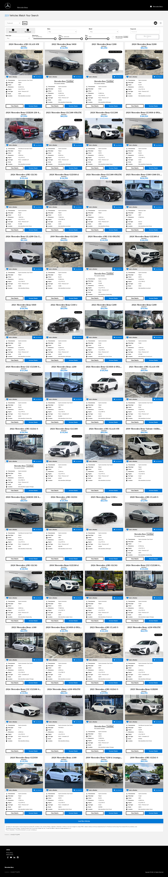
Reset (24, 23)
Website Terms (9, 854)
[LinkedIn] (14, 857)
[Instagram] (17, 857)
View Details (14, 106)
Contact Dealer (33, 106)
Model (90, 29)
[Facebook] (7, 857)
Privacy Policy (9, 852)
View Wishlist (38, 77)
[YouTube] (11, 857)
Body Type (8, 35)
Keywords (133, 29)
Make (48, 29)
